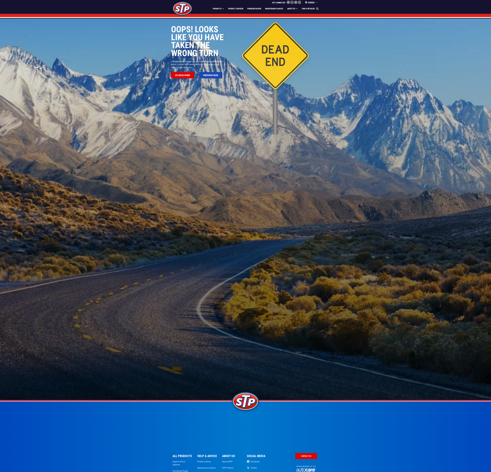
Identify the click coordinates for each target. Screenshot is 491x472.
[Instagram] (299, 2)
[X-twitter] (292, 2)
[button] (317, 9)
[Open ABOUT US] (297, 9)
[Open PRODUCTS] (223, 9)
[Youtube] (295, 2)
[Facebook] (288, 2)
